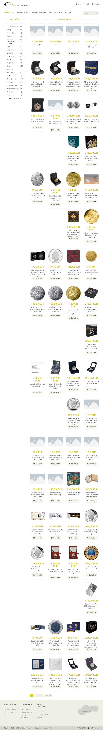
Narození (15, 53)
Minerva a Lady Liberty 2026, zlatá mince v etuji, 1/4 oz (91, 235)
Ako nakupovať (54, 12)
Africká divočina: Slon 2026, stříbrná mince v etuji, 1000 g (55, 386)
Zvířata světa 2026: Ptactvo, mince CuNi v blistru (91, 457)
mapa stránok (46, 728)
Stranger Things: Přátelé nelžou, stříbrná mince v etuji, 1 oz (73, 272)
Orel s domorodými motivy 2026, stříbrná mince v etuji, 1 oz (37, 84)
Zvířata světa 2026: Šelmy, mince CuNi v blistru (73, 457)
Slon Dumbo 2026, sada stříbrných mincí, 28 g (37, 680)
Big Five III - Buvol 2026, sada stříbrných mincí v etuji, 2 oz (73, 121)
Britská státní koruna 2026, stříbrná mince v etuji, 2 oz (91, 309)
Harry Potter (15, 33)
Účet (79, 4)
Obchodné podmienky (24, 716)
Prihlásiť (96, 4)
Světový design (15, 79)
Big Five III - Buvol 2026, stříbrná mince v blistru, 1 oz (91, 121)
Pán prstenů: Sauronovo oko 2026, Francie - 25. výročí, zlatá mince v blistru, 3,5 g (73, 234)
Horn (55, 45)
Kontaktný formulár (10, 709)
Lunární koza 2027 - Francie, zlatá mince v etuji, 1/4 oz (73, 312)
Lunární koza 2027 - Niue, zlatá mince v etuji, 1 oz (55, 198)
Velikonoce (15, 92)
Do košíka (38, 53)
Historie (15, 36)
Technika (15, 82)
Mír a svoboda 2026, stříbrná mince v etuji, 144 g (37, 121)
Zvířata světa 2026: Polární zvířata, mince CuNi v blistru (37, 495)
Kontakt (68, 12)
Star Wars (15, 72)
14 (47, 695)
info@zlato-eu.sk (94, 728)
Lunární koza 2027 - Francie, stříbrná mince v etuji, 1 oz (55, 309)
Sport (15, 66)
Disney (15, 30)
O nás (6, 717)
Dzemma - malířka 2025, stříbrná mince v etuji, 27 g (91, 606)
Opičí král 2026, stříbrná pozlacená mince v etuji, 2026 (91, 346)
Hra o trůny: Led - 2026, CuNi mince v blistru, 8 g (55, 532)
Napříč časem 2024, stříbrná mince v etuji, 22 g (37, 643)
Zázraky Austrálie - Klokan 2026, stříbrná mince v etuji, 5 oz (91, 495)
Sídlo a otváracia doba (9, 713)
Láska (15, 46)
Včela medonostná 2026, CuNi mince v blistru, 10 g (38, 532)
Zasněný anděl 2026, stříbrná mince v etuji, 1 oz (37, 195)
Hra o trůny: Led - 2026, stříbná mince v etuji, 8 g (91, 532)
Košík (87, 4)
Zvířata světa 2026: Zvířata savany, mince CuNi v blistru (37, 457)
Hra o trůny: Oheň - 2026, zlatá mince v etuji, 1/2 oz (73, 571)
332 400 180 (82, 728)
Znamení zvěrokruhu (15, 98)
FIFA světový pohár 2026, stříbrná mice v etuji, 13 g (55, 272)
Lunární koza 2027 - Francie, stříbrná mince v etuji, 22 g (37, 309)
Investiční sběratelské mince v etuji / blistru (15, 41)
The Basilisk (37, 45)
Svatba (15, 76)
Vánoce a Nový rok (15, 88)
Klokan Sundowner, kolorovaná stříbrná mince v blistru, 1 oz (91, 195)
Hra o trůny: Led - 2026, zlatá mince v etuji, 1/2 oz (55, 571)
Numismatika (9, 12)
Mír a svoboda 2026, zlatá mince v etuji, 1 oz (55, 124)
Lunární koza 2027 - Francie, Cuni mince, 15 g (91, 272)
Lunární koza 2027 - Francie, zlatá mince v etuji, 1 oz (73, 195)
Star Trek (15, 69)
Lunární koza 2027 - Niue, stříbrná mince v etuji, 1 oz (73, 158)
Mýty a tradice (15, 50)
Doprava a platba (26, 709)
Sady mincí (15, 63)
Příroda (15, 59)
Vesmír (15, 95)
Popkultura (15, 56)
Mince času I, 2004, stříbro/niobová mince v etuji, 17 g (55, 643)
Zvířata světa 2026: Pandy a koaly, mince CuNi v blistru (55, 457)
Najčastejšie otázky (27, 712)
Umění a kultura (15, 85)
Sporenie (39, 717)
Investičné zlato (23, 12)
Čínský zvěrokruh (15, 26)
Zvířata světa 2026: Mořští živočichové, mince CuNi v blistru (91, 420)
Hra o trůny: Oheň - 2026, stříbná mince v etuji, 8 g (37, 569)
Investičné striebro (39, 12)
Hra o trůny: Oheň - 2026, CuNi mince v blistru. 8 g (73, 532)
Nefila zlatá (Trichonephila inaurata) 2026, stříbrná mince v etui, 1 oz (91, 645)
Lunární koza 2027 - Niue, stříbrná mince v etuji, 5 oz (91, 158)
